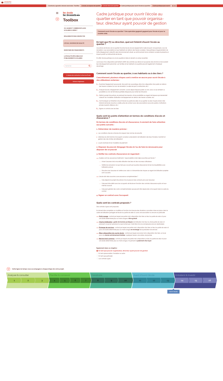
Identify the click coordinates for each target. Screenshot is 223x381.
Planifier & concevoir (60, 275)
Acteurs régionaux (78, 81)
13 (168, 280)
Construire (97, 275)
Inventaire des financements (74, 50)
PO (110, 42)
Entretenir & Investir (185, 275)
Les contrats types (105, 258)
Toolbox (70, 20)
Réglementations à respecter (74, 36)
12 (154, 280)
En (176, 5)
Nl (173, 5)
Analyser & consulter (18, 275)
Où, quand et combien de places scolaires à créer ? (75, 29)
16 (209, 280)
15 (196, 280)
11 (140, 280)
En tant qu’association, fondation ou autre (112, 253)
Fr (171, 5)
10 (125, 280)
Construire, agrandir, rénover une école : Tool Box (63, 5)
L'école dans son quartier (111, 5)
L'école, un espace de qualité (91, 5)
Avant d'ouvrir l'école (144, 275)
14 (182, 280)
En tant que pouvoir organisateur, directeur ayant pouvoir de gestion (123, 251)
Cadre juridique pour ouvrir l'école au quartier (135, 5)
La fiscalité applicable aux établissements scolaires (73, 57)
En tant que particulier (106, 256)
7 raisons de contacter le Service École (78, 75)
